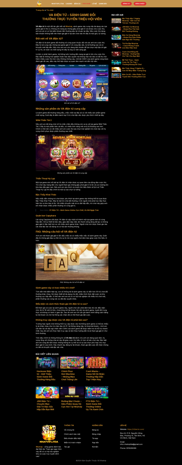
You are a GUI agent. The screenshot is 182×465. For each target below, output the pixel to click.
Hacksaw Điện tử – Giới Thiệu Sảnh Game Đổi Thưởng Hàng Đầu (46, 375)
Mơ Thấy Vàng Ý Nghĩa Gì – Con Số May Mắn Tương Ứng (134, 69)
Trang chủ (40, 10)
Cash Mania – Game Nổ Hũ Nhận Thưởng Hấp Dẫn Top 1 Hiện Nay (95, 375)
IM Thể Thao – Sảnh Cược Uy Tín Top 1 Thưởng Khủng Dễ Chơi (132, 62)
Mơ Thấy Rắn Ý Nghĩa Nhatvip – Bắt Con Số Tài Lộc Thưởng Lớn (131, 20)
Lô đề (94, 4)
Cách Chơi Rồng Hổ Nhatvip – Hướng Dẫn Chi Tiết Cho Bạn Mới (131, 54)
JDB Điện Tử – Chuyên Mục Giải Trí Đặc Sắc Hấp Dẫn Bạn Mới (45, 405)
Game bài (103, 4)
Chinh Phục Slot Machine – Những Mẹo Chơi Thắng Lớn (69, 375)
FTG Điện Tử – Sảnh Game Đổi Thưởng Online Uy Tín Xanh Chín (94, 405)
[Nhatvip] (42, 3)
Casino (69, 4)
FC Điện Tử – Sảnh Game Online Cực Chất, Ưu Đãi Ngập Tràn (74, 210)
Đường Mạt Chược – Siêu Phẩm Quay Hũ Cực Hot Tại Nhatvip (71, 404)
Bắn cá (77, 4)
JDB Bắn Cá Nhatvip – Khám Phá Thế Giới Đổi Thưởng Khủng (130, 29)
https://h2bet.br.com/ (135, 429)
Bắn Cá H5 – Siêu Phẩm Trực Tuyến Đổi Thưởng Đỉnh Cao (134, 75)
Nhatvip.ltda (58, 4)
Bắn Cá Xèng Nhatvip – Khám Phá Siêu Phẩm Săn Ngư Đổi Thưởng (131, 37)
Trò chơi (86, 4)
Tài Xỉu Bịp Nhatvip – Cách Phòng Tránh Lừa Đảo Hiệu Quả (130, 45)
